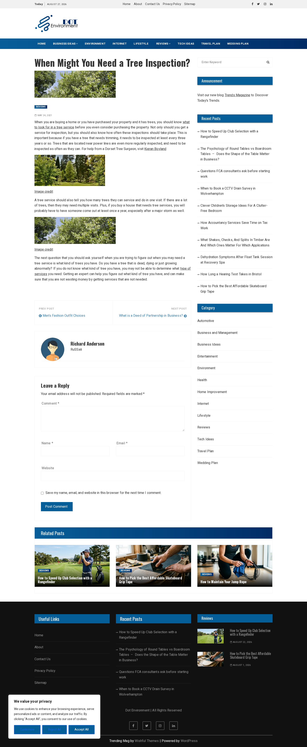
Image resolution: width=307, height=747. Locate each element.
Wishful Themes (147, 740)
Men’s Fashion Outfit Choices (64, 315)
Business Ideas (64, 44)
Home (127, 4)
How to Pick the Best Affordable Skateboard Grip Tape (233, 289)
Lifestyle (141, 44)
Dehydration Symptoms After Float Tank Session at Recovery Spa (236, 260)
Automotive (205, 320)
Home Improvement (212, 392)
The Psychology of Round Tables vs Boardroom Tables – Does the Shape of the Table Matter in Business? (235, 154)
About (138, 4)
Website (48, 468)
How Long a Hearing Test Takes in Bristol (230, 274)
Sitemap (189, 4)
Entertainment (207, 356)
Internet (120, 44)
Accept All (82, 729)
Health (202, 380)
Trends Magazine (237, 95)
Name (47, 443)
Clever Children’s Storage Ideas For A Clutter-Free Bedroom (234, 208)
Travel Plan (210, 44)
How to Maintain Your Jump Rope (223, 581)
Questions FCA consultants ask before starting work (235, 174)
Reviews (162, 44)
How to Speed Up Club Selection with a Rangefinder (229, 134)
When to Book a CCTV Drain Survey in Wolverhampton (227, 191)
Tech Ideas (186, 44)
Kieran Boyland (155, 148)
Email (122, 443)
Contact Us (152, 4)
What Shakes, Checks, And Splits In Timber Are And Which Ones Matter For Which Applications (235, 242)
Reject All (54, 729)
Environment (95, 44)
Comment (50, 403)
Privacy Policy (172, 4)
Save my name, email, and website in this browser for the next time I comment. (103, 493)
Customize (27, 729)
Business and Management (217, 332)
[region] (54, 717)
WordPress (189, 740)
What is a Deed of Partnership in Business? (151, 315)
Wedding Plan (238, 44)
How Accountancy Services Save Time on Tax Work (234, 225)
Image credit (43, 191)
